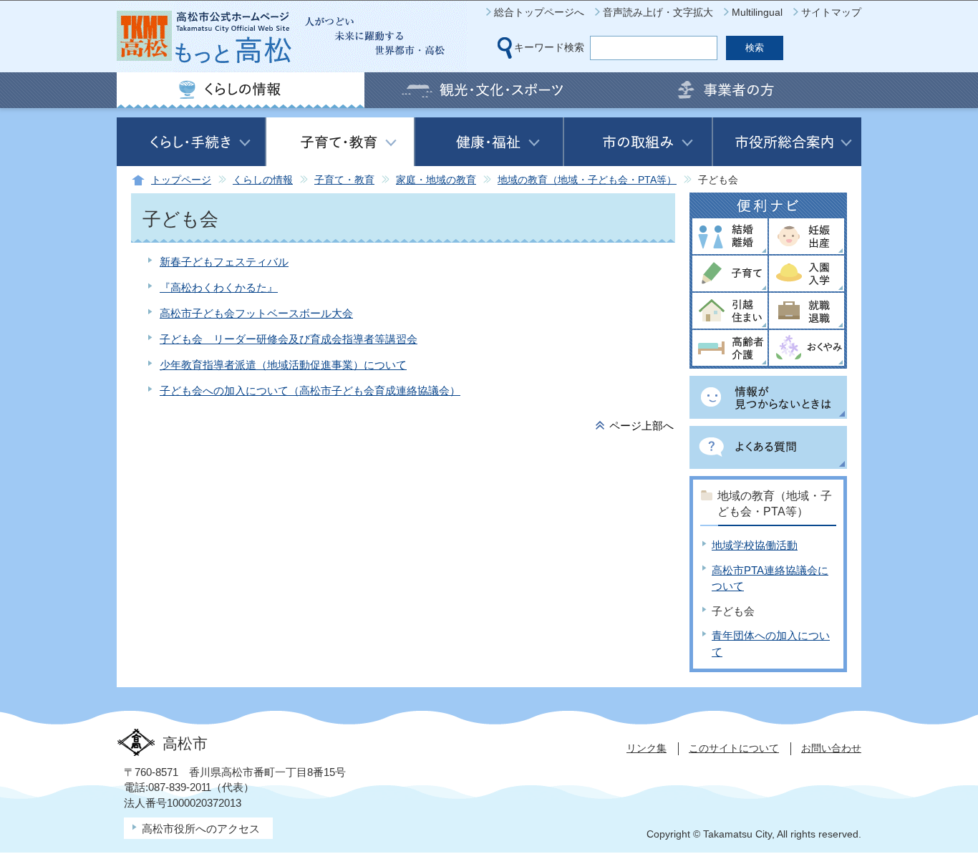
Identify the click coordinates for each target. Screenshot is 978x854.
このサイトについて (734, 748)
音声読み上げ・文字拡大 (658, 12)
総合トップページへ (539, 12)
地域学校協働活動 (755, 545)
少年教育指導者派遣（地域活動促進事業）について (283, 365)
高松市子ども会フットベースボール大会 (256, 313)
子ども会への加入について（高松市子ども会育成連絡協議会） (310, 390)
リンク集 (646, 748)
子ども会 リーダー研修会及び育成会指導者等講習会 (288, 339)
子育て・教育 (344, 180)
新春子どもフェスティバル (224, 262)
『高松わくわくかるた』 (219, 287)
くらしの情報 (263, 180)
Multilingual (757, 12)
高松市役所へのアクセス (201, 829)
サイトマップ (831, 12)
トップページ (181, 180)
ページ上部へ (641, 425)
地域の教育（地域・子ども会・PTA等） (587, 180)
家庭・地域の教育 (436, 180)
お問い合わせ (831, 748)
